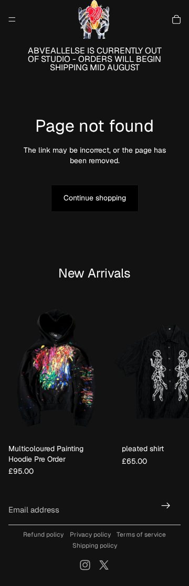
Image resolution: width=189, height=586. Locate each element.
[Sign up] (166, 506)
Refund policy (43, 534)
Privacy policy (90, 534)
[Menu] (12, 19)
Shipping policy (94, 545)
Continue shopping (95, 198)
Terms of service (141, 534)
